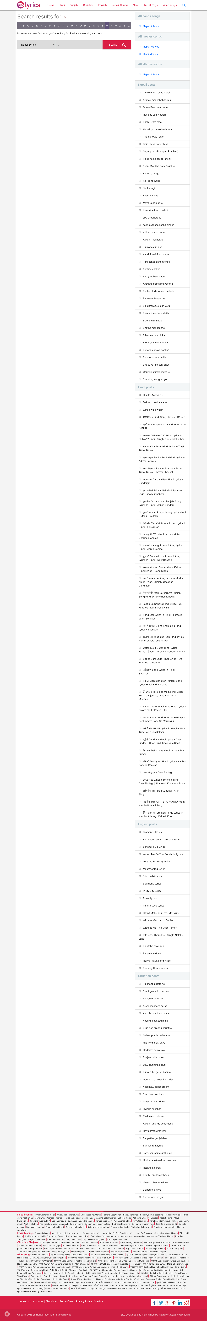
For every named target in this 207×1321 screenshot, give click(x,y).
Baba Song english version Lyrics (162, 839)
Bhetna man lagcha (154, 327)
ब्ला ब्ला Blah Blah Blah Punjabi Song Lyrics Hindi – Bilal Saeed (160, 682)
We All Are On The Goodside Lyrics (163, 854)
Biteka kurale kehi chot (156, 364)
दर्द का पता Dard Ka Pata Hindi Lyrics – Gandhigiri (161, 481)
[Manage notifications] (7, 1313)
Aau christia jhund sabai (156, 1013)
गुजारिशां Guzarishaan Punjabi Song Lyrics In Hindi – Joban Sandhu (160, 503)
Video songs (170, 5)
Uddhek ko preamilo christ (158, 1079)
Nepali (50, 5)
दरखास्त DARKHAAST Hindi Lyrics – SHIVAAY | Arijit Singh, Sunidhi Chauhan (162, 437)
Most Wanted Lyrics (154, 868)
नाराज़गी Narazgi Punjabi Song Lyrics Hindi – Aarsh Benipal (161, 547)
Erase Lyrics (150, 898)
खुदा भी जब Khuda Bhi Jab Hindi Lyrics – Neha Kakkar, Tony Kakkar (162, 638)
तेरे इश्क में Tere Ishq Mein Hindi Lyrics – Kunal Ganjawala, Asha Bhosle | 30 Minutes (162, 695)
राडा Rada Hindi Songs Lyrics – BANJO (164, 417)
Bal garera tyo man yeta (156, 305)
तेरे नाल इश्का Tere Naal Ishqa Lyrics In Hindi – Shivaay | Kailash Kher (161, 814)
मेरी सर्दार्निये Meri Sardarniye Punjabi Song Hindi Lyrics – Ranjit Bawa (160, 594)
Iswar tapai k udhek (154, 1101)
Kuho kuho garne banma (157, 1072)
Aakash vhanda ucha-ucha (158, 1123)
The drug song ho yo (155, 379)
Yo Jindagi (149, 188)
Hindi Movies (150, 54)
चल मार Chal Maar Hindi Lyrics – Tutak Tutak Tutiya (162, 448)
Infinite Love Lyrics (153, 905)
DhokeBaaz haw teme (155, 107)
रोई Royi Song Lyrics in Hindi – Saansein (158, 671)
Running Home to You (155, 968)
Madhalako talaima (153, 1116)
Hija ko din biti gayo (154, 1042)
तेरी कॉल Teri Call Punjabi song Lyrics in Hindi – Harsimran (162, 525)
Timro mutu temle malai (156, 92)
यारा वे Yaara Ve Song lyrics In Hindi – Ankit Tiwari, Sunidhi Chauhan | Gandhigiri (161, 582)
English (102, 5)
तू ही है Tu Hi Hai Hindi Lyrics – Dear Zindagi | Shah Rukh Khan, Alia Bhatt (160, 741)
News (136, 5)
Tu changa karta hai (154, 983)
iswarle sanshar (152, 1108)
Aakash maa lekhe (153, 239)
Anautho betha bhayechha (158, 283)
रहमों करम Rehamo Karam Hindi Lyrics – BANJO (162, 426)
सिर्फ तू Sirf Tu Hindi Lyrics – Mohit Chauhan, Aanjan (159, 536)
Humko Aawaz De (153, 395)
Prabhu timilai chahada (156, 1175)
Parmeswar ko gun (153, 1197)
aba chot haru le (152, 217)
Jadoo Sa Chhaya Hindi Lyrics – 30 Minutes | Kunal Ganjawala (160, 605)
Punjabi (74, 5)
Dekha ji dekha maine (155, 402)
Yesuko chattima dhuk (155, 1182)
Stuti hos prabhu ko (154, 1094)
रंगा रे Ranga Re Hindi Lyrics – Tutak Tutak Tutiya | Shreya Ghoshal (160, 470)
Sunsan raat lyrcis (153, 1145)
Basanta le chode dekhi (156, 313)
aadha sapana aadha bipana (158, 224)
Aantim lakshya (151, 269)
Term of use (67, 1301)
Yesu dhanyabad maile (156, 1020)
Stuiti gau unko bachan (156, 991)
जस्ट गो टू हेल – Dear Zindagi (157, 772)
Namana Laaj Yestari (154, 114)
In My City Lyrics (152, 890)
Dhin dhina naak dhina (155, 144)
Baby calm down (152, 953)
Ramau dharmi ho (153, 998)
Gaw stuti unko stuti (154, 1064)
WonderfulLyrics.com (171, 1314)
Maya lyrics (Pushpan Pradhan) (160, 151)
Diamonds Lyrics (152, 832)
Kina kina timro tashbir (156, 210)
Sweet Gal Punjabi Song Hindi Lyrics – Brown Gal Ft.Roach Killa (162, 708)
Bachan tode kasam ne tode (158, 291)
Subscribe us (63, 1314)
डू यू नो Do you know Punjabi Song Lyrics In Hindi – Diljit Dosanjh (159, 558)
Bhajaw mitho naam (154, 1057)
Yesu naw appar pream (156, 1086)
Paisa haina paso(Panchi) (157, 158)
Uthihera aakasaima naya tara (159, 1160)
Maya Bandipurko (153, 202)
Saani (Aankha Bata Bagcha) (159, 166)
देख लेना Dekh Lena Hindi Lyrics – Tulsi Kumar (162, 752)
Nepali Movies (151, 46)
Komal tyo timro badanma (157, 129)
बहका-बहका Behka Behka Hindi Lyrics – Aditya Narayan (162, 459)
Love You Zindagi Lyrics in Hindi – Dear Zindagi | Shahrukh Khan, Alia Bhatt (162, 781)
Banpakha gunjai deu (155, 1138)
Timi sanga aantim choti (156, 261)
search (114, 44)
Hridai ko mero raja (154, 1050)
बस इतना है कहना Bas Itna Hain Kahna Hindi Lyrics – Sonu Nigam (160, 569)
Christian (88, 5)
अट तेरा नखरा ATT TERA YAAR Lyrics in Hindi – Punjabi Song (162, 803)
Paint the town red (153, 946)
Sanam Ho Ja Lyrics (154, 846)
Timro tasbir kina (152, 247)
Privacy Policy (84, 1301)
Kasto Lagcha (150, 195)
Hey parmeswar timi (154, 1130)
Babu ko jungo (151, 173)
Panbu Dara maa (152, 121)
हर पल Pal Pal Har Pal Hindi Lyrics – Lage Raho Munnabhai (160, 492)
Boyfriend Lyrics (152, 883)
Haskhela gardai (152, 1167)
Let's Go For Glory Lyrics (157, 861)
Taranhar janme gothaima (157, 1153)
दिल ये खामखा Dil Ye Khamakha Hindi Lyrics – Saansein (160, 627)
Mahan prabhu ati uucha (156, 1035)
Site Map (99, 1301)
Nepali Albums (120, 5)
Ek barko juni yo (152, 1189)
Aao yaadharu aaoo (154, 276)
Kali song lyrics (151, 180)
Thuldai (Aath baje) (153, 136)
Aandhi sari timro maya (156, 254)
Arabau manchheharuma (157, 99)
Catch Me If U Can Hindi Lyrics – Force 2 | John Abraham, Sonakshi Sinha (162, 649)
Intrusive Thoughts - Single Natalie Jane (161, 936)
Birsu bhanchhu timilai (155, 342)
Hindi (62, 5)
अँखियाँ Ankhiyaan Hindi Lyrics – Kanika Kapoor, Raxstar (162, 763)
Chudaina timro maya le (156, 371)
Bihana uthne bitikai (154, 335)
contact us (25, 1301)
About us (38, 1301)
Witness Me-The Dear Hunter (160, 927)
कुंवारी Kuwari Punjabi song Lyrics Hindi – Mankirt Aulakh (162, 514)
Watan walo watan (153, 409)
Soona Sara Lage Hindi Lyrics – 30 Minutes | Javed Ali (160, 660)
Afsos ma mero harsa (155, 1005)
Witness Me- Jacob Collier (158, 920)
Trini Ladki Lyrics (152, 876)
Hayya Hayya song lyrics (157, 960)
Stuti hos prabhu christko (157, 1027)
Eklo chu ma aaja (152, 320)
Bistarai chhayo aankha (156, 350)
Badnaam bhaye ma (154, 298)
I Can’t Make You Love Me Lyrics (161, 913)
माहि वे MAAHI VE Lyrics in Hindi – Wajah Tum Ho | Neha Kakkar (162, 730)
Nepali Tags (151, 5)
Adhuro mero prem (154, 232)
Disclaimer (51, 1301)
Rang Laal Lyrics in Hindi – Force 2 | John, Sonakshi (161, 616)
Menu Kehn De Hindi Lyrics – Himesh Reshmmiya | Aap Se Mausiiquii (162, 719)
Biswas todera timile (154, 357)
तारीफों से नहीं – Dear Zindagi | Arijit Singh (159, 792)
